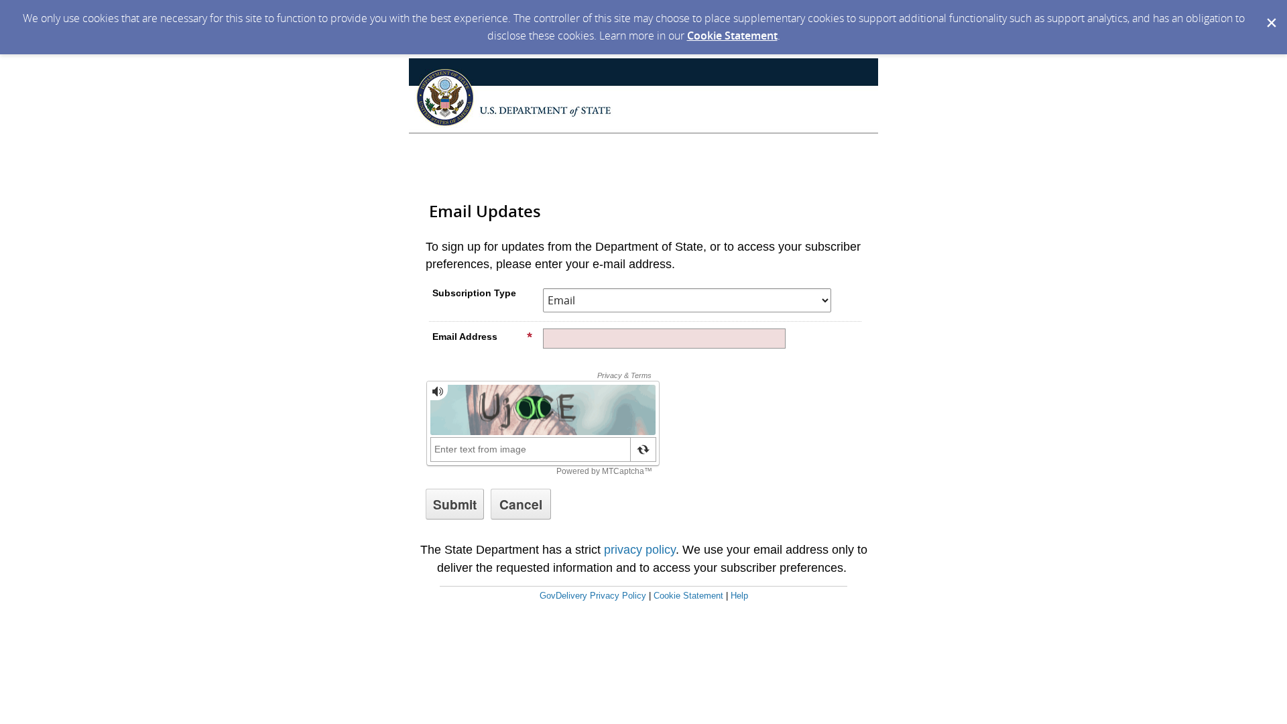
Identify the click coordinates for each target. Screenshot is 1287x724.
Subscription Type (474, 293)
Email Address (464, 336)
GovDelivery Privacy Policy (593, 596)
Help (739, 596)
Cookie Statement (732, 35)
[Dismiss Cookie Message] (1270, 12)
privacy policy (640, 549)
